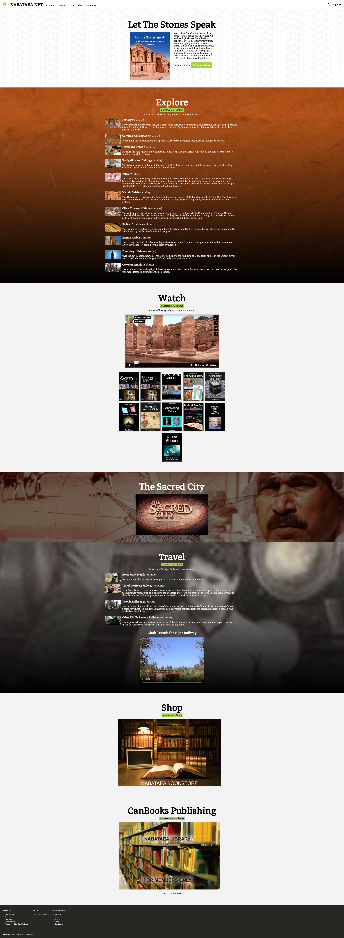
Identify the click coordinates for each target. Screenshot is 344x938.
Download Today (201, 65)
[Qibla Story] (193, 386)
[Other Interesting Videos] (172, 447)
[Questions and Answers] (129, 417)
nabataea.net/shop (172, 715)
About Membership (41, 914)
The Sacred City (172, 486)
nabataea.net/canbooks (172, 818)
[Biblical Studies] (193, 417)
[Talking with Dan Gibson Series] (215, 417)
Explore (50, 5)
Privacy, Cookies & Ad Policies (16, 924)
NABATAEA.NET (26, 4)
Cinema (61, 5)
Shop (80, 5)
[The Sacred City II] (150, 386)
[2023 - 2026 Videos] (172, 387)
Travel (71, 5)
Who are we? (10, 914)
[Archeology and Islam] (215, 386)
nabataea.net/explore (172, 110)
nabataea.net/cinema (172, 306)
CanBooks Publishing (172, 811)
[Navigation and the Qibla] (150, 416)
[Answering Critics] (172, 416)
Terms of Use (10, 922)
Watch (172, 298)
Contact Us (9, 919)
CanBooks (91, 5)
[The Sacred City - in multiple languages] (129, 386)
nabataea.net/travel (172, 564)
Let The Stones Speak (172, 24)
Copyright (9, 917)
